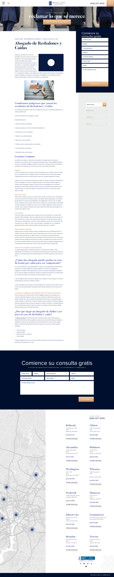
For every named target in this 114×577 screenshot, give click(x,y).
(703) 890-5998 (94, 502)
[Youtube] (86, 566)
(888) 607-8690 (97, 4)
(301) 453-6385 (94, 435)
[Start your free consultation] (110, 3)
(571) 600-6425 (70, 546)
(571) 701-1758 (70, 457)
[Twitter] (84, 564)
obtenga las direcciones (72, 438)
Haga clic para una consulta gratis (57, 22)
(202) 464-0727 (70, 435)
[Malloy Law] (57, 3)
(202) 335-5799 (70, 479)
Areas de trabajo (19, 39)
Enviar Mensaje (95, 84)
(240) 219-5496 (94, 522)
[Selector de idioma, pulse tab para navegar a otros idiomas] (9, 3)
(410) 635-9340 (94, 457)
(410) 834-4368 (94, 546)
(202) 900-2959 (94, 480)
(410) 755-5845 (70, 524)
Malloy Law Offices (21, 318)
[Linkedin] (87, 564)
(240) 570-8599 (70, 501)
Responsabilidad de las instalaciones (32, 39)
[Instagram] (91, 564)
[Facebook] (80, 564)
